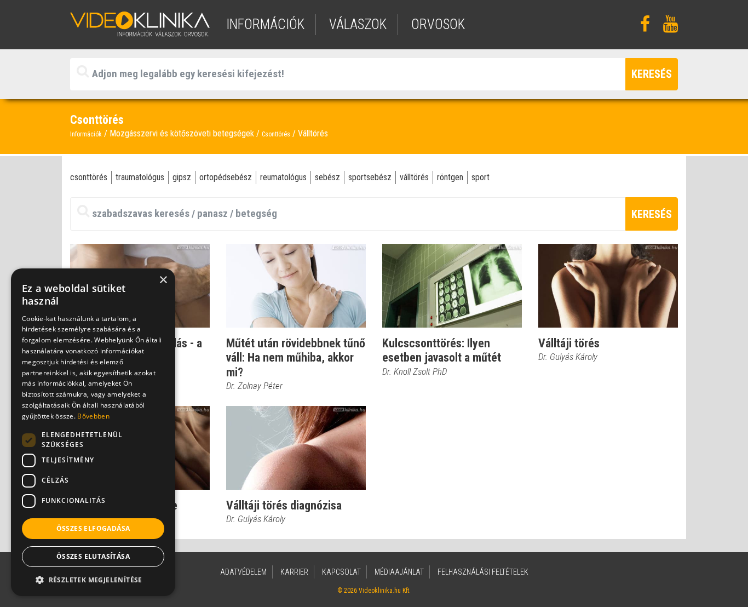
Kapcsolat (341, 572)
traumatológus (140, 177)
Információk (86, 134)
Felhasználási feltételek (483, 572)
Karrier (294, 572)
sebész (327, 177)
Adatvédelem (243, 572)
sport (480, 177)
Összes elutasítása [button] (93, 556)
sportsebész (370, 177)
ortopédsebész (225, 177)
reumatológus (283, 177)
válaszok (358, 24)
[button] (93, 579)
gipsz (181, 177)
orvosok (438, 24)
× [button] (163, 280)
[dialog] (93, 432)
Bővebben (93, 416)
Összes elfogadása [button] (93, 528)
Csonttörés (276, 134)
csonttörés (88, 177)
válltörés (414, 177)
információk (265, 24)
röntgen (450, 177)
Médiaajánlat (399, 572)
